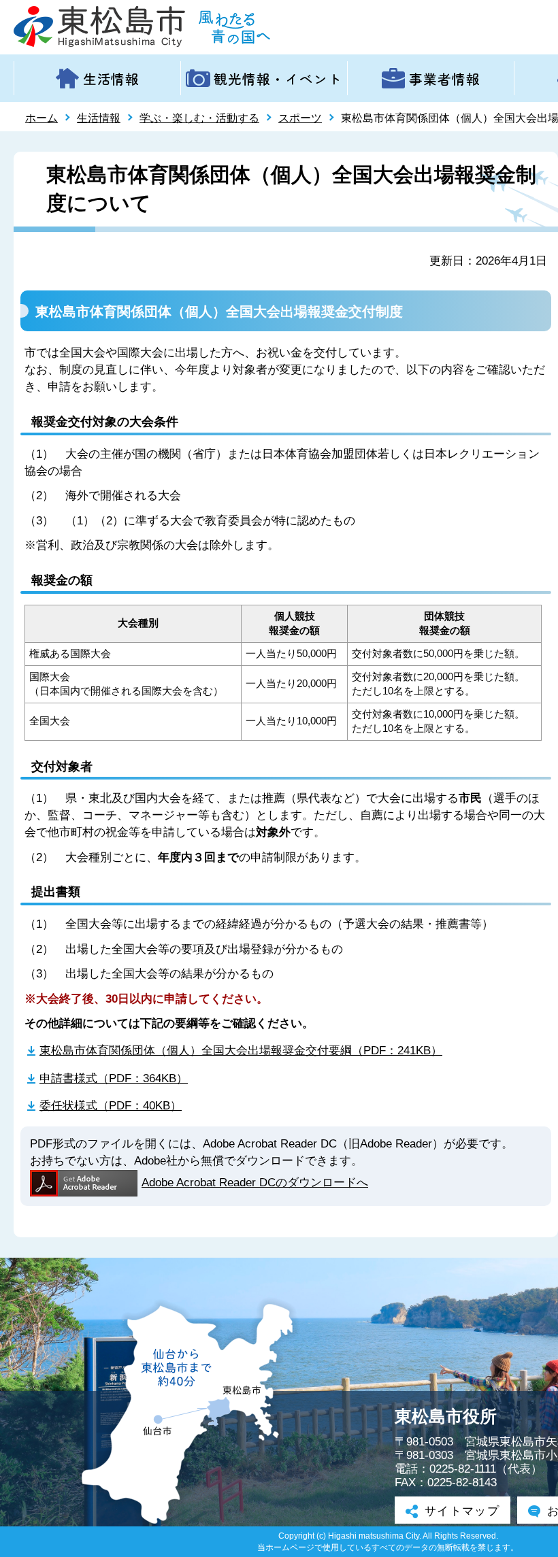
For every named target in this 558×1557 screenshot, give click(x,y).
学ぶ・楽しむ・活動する (199, 118)
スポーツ (300, 118)
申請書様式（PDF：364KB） (113, 1078)
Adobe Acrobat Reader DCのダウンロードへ (255, 1182)
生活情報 (98, 118)
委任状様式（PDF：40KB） (110, 1105)
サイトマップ (462, 1511)
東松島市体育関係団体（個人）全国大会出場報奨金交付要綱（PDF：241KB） (240, 1050)
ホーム (41, 118)
